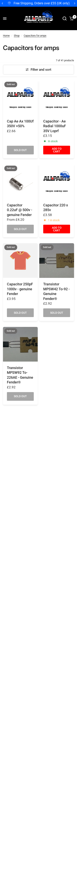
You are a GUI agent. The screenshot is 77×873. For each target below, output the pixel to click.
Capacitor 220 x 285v (55, 207)
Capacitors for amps (35, 35)
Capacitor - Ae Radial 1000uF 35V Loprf (54, 126)
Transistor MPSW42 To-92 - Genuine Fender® (56, 291)
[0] (71, 18)
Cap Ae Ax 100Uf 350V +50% (20, 123)
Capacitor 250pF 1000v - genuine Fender (20, 289)
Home (6, 35)
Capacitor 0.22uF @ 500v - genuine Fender (19, 210)
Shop (17, 35)
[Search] (64, 18)
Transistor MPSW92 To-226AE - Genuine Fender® (20, 375)
